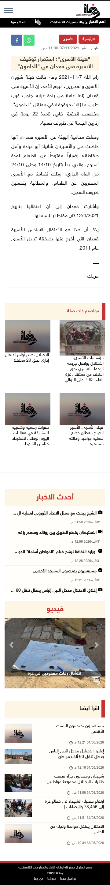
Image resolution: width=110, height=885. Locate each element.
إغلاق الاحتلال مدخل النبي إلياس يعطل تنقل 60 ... (54, 590)
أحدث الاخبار (55, 497)
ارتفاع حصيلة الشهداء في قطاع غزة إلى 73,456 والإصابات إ (74, 804)
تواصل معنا (68, 879)
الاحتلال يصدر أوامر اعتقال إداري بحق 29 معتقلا (27, 357)
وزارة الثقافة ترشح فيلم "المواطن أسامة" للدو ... (55, 552)
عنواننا (51, 879)
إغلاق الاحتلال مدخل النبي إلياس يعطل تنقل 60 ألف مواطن (76, 754)
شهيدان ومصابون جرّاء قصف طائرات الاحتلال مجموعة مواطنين (75, 779)
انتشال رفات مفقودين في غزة (54, 673)
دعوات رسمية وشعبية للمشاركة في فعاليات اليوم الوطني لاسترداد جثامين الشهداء (30, 436)
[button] (12, 644)
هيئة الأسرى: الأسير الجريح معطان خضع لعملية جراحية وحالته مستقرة (86, 436)
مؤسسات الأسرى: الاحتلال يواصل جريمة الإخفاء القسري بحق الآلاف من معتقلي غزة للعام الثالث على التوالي (84, 369)
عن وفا (38, 879)
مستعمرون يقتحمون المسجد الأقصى (65, 571)
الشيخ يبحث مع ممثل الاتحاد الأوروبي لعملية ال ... (55, 513)
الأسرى (68, 39)
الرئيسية (88, 39)
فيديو (55, 609)
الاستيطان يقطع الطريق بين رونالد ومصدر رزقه (57, 532)
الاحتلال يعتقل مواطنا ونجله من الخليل (77, 829)
